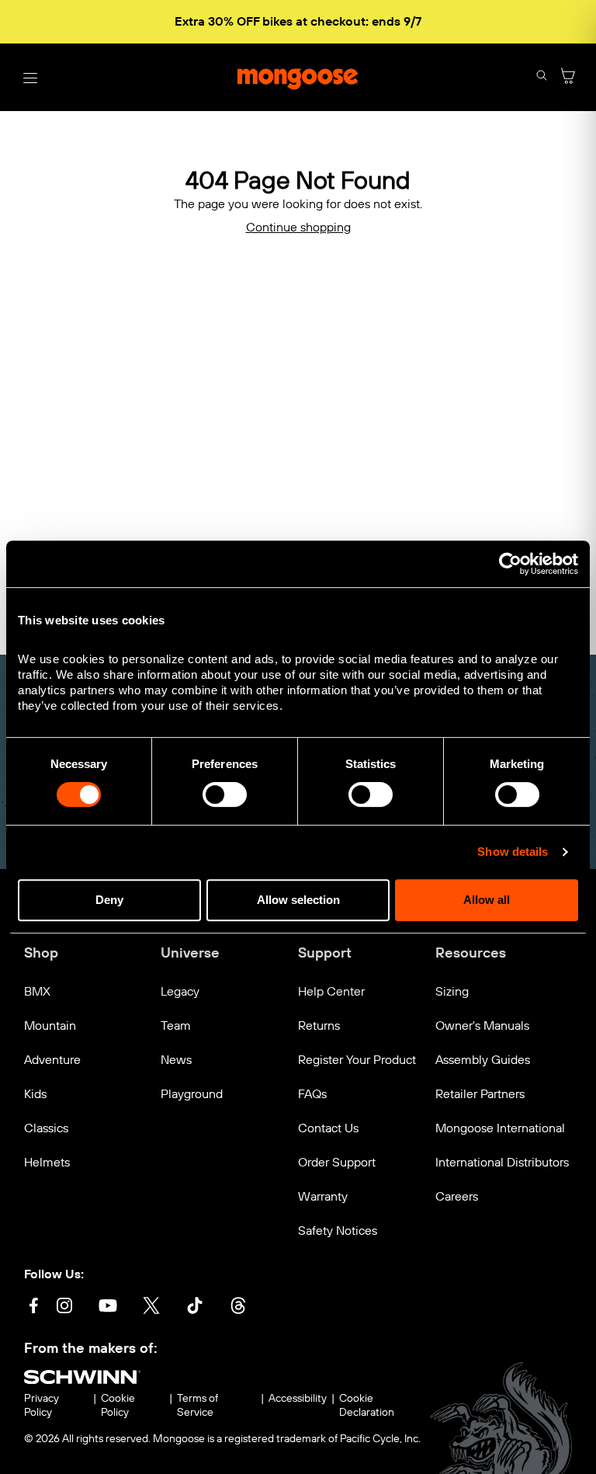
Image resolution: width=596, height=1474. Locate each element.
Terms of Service (197, 1406)
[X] (151, 1307)
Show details (512, 851)
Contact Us (328, 1128)
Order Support (337, 1162)
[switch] (225, 794)
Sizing (452, 991)
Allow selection (298, 899)
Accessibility (298, 1399)
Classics (46, 1128)
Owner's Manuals (482, 1025)
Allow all (486, 899)
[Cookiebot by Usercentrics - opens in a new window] (510, 563)
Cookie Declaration (366, 1406)
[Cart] (568, 77)
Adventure (52, 1060)
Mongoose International (500, 1128)
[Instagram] (64, 1307)
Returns (319, 1025)
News (176, 1060)
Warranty (323, 1196)
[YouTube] (108, 1307)
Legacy (180, 991)
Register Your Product (357, 1060)
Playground (192, 1094)
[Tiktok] (194, 1307)
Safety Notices (337, 1230)
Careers (456, 1196)
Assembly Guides (482, 1060)
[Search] (541, 77)
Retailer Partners (480, 1094)
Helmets (47, 1162)
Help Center (331, 991)
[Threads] (238, 1307)
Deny (109, 899)
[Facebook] (33, 1307)
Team (176, 1025)
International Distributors (502, 1162)
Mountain (50, 1025)
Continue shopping (298, 227)
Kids (35, 1094)
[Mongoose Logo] (298, 77)
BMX (37, 991)
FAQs (312, 1094)
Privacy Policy (41, 1406)
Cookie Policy (118, 1406)
